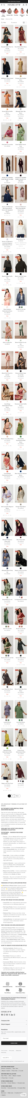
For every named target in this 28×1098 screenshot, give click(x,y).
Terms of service (4, 1050)
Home (2, 19)
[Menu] (1, 4)
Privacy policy (11, 1050)
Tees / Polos (4, 1075)
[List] (26, 22)
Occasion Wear (21, 1088)
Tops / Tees (15, 1068)
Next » (17, 796)
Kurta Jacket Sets (12, 1088)
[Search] (5, 4)
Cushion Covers (19, 1092)
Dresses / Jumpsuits (6, 1068)
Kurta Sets (3, 1083)
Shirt (10, 1075)
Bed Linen (3, 1092)
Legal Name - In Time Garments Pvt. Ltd (16, 1061)
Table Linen (10, 1092)
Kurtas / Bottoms (12, 1083)
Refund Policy (3, 1052)
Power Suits (14, 1070)
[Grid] (24, 22)
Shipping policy (18, 1050)
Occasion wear (21, 1083)
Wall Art (4, 1095)
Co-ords (21, 1070)
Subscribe (14, 1043)
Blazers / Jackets (6, 1070)
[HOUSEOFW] (14, 5)
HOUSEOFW (6, 1061)
